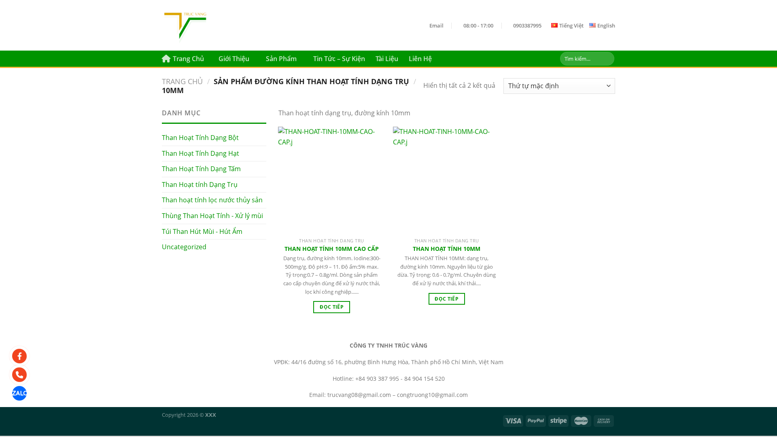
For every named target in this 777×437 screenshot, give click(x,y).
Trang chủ (182, 81)
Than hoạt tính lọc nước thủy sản (212, 199)
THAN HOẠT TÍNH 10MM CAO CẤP (331, 248)
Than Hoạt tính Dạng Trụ (200, 184)
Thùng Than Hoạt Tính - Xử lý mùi (212, 215)
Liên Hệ (420, 58)
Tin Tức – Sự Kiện (339, 58)
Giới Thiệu (234, 58)
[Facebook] (19, 356)
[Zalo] (19, 393)
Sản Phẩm (281, 58)
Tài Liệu (387, 58)
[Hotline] (19, 374)
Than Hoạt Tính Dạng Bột (200, 137)
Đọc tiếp (332, 307)
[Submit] (607, 59)
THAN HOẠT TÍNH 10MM (446, 248)
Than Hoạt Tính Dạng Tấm (201, 168)
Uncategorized (184, 246)
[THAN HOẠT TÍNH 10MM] (446, 180)
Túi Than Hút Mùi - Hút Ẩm (202, 231)
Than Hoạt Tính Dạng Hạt (200, 153)
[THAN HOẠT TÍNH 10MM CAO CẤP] (331, 180)
